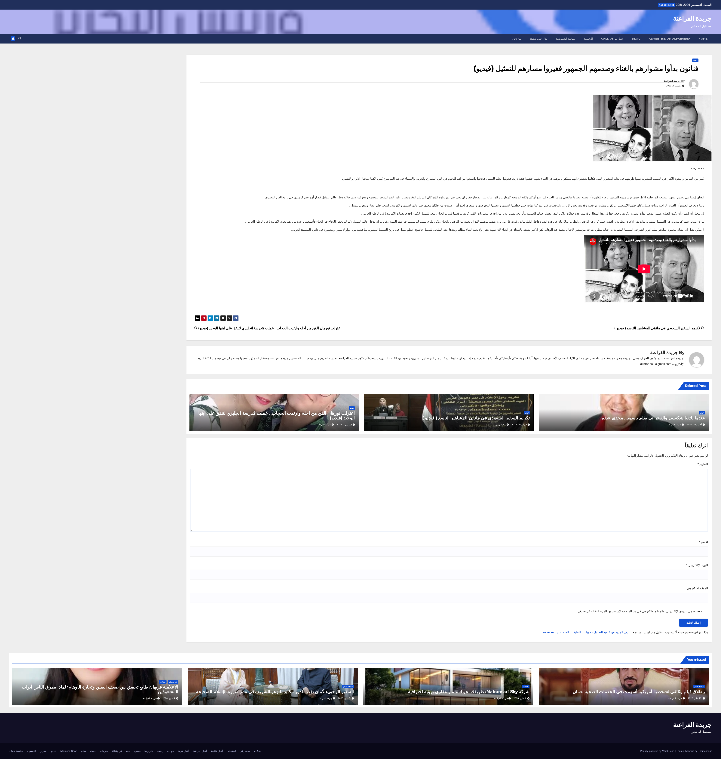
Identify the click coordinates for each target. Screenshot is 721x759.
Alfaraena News (68, 751)
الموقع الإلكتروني (697, 588)
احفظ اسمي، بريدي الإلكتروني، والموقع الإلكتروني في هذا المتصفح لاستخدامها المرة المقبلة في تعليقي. (640, 611)
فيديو (695, 60)
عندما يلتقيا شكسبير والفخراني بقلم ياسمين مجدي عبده (653, 417)
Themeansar (705, 751)
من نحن (516, 38)
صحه (128, 751)
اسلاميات (231, 751)
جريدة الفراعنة (692, 18)
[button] (19, 38)
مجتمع (137, 751)
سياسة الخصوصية (565, 38)
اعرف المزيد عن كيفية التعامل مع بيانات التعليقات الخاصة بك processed (586, 632)
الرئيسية (588, 38)
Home (702, 38)
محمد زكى (501, 424)
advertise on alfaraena (669, 38)
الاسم (703, 542)
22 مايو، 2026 (694, 698)
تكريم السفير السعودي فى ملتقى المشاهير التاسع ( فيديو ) (657, 328)
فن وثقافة (117, 751)
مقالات (162, 682)
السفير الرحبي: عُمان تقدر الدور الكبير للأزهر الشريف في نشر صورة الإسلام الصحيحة (275, 691)
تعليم (83, 751)
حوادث (170, 751)
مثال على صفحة (538, 38)
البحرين (43, 751)
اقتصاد (525, 686)
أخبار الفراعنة (200, 751)
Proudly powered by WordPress (657, 751)
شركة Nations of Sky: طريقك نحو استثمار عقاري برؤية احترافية (468, 691)
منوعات (104, 751)
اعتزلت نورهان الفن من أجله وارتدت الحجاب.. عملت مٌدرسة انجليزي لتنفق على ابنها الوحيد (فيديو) (269, 328)
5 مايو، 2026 (344, 698)
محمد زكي (245, 751)
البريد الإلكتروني (697, 565)
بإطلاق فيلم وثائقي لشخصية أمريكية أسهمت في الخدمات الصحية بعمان (639, 691)
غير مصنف (173, 682)
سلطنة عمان (699, 686)
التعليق (703, 464)
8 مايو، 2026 (520, 698)
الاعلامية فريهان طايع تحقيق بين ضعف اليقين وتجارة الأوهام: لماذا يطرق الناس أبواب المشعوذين (100, 689)
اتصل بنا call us (612, 38)
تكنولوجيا (149, 751)
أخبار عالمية (217, 751)
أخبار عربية (183, 751)
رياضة (160, 751)
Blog (636, 38)
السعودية (31, 751)
